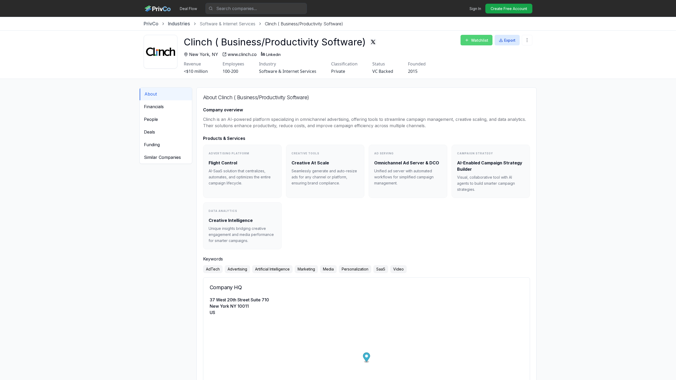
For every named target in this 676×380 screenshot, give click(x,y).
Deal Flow (188, 8)
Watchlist (479, 40)
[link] (304, 24)
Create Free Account (509, 8)
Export (509, 40)
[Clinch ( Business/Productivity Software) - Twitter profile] (373, 42)
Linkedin (273, 54)
